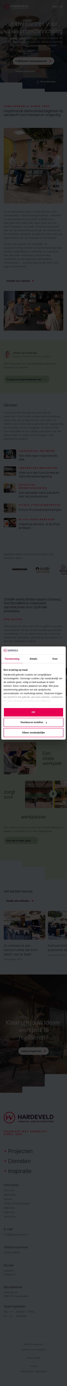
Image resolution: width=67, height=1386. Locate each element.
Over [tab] (55, 658)
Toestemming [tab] (12, 658)
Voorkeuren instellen (31, 722)
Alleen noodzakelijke (33, 732)
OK (33, 712)
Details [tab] (33, 658)
